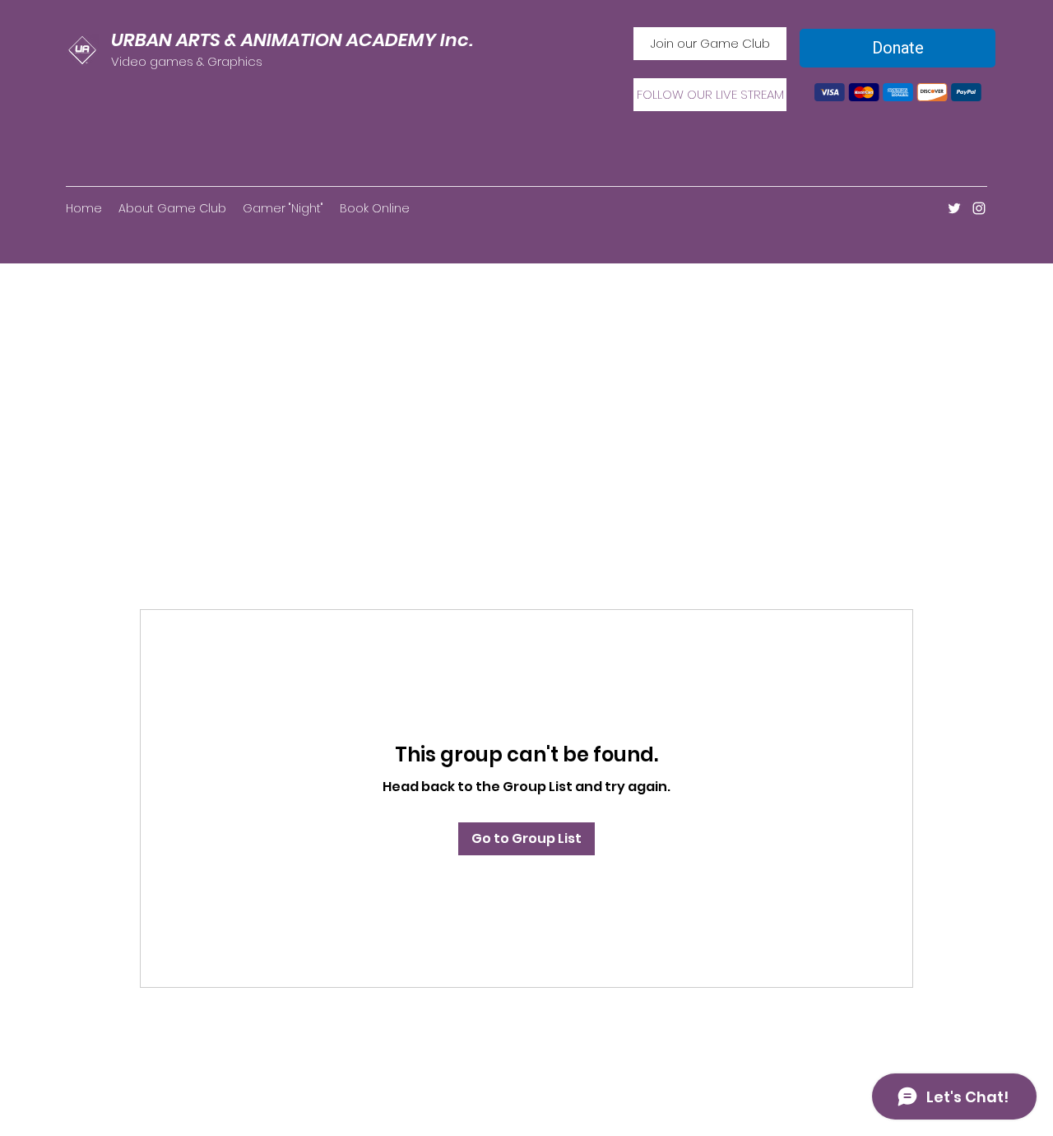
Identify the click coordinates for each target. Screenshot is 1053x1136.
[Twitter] (954, 208)
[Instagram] (979, 208)
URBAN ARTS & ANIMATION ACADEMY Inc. (292, 40)
